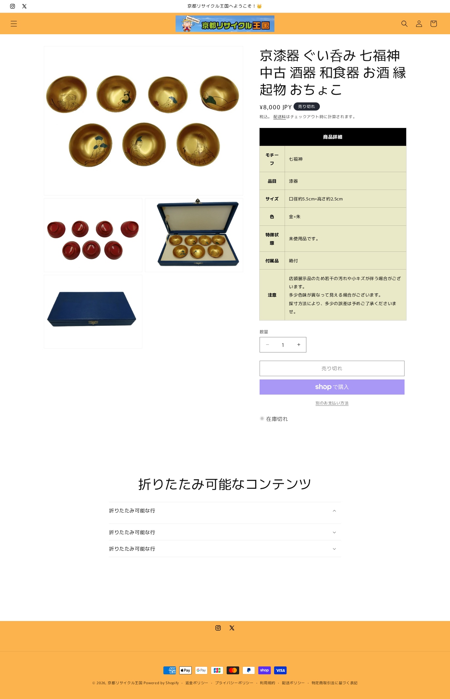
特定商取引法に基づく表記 (335, 682)
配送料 (279, 116)
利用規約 (267, 682)
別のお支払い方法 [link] (332, 402)
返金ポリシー (197, 682)
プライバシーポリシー (234, 682)
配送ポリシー (293, 682)
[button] (14, 23)
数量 (264, 331)
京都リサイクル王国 (125, 682)
